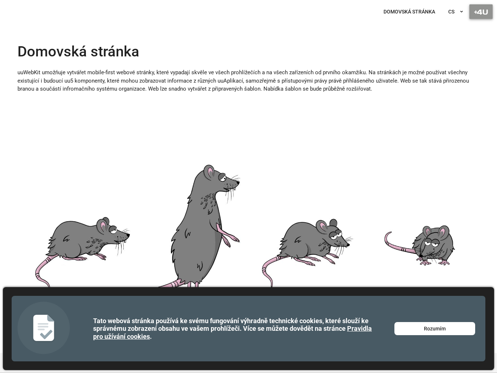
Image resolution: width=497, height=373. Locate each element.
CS (451, 12)
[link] (409, 11)
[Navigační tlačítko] (481, 11)
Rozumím (435, 329)
